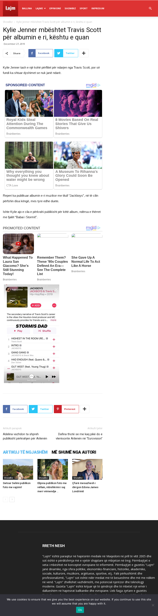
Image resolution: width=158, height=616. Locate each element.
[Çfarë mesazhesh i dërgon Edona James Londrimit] (87, 469)
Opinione (55, 8)
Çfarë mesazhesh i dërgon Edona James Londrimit (85, 487)
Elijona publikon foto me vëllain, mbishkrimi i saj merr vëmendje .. (52, 487)
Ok (80, 609)
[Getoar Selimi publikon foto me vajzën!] (18, 469)
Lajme (39, 8)
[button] (150, 8)
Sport (84, 8)
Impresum (97, 8)
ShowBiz (70, 8)
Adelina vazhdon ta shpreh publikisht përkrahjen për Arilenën (25, 436)
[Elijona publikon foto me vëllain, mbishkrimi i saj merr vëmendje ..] (52, 469)
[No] (153, 605)
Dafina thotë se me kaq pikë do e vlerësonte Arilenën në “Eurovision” (79, 436)
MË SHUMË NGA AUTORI (74, 452)
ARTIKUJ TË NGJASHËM (25, 452)
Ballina (27, 8)
